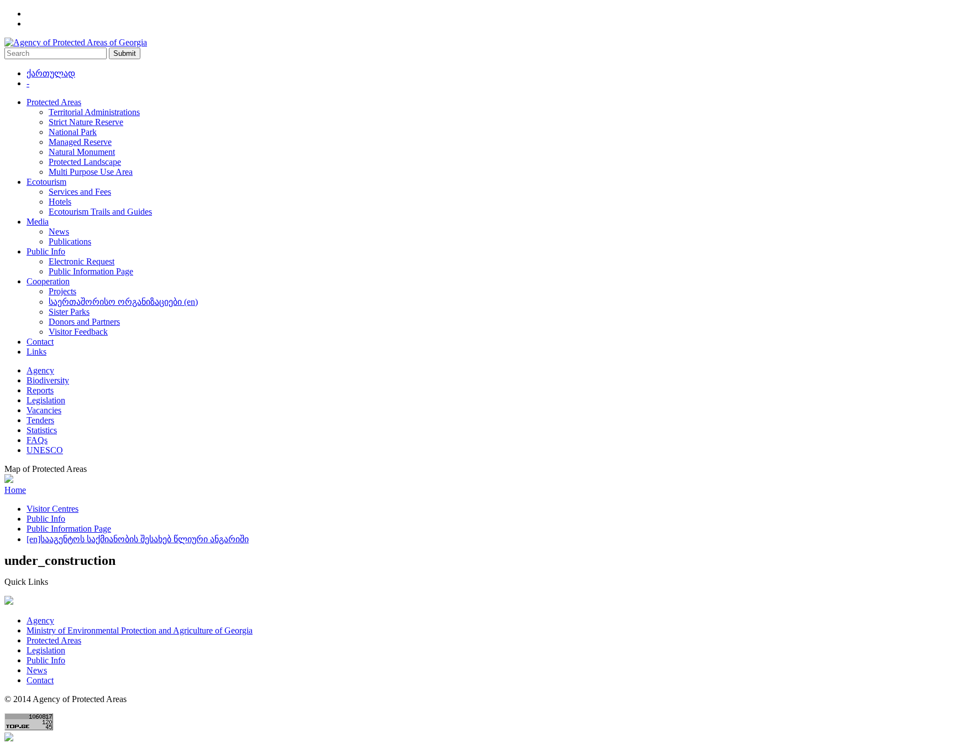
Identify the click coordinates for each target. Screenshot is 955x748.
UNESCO (45, 450)
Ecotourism (46, 181)
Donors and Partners (84, 321)
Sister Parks (69, 311)
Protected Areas (54, 102)
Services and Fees (80, 191)
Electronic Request (81, 261)
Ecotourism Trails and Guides (100, 211)
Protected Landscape (85, 162)
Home (15, 490)
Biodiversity (48, 380)
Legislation (46, 400)
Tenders (40, 420)
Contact (40, 341)
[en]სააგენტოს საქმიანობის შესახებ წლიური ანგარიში (138, 539)
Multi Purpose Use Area (91, 171)
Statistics (42, 430)
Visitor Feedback (78, 331)
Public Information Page (91, 271)
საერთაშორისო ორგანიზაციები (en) (123, 302)
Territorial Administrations (94, 112)
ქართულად (51, 73)
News (59, 231)
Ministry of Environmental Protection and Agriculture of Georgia (140, 630)
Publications (70, 241)
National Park (73, 132)
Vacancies (44, 410)
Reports (40, 390)
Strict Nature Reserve (86, 122)
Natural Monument (82, 152)
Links (36, 351)
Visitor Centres (52, 508)
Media (38, 221)
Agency (40, 370)
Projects (62, 291)
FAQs (37, 440)
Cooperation (48, 281)
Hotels (60, 201)
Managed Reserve (80, 142)
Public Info (46, 251)
